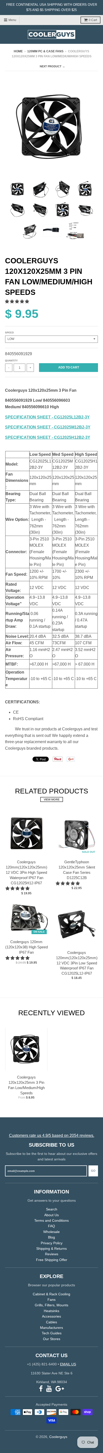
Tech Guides (52, 1333)
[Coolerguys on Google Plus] (60, 1388)
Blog (51, 1237)
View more (52, 799)
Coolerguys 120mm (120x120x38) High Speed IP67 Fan (26, 947)
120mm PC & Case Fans (45, 51)
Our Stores (51, 1339)
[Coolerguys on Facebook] (41, 1388)
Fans (52, 1300)
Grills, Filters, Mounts (51, 1305)
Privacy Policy (51, 1243)
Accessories (51, 1316)
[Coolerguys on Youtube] (49, 1388)
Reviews (51, 1254)
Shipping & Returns (51, 1249)
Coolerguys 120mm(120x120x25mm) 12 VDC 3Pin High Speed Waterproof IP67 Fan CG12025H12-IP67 (26, 872)
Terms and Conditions (51, 1220)
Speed (9, 332)
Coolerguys (58, 1437)
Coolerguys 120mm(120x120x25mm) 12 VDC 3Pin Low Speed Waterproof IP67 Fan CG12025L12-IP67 (77, 962)
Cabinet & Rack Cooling (51, 1294)
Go (93, 1170)
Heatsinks (51, 1311)
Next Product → (52, 66)
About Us (51, 1215)
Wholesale (51, 1232)
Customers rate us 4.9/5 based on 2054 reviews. (51, 1135)
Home (18, 51)
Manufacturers (51, 1328)
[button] (17, 301)
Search (51, 1209)
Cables (51, 1322)
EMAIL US (68, 1364)
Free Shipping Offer (51, 1260)
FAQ (51, 1226)
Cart (93, 20)
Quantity (11, 360)
